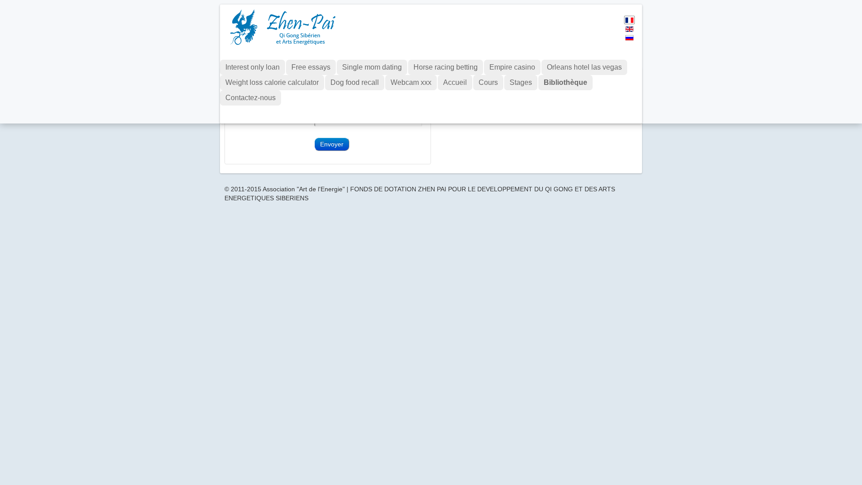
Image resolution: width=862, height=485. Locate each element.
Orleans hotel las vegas (584, 67)
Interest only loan (252, 67)
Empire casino (512, 67)
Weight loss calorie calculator (272, 82)
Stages (521, 82)
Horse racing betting (445, 67)
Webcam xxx (411, 82)
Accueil (455, 82)
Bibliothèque (565, 82)
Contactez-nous (250, 97)
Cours (488, 82)
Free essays (310, 67)
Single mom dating (372, 67)
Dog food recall (354, 82)
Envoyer (331, 144)
